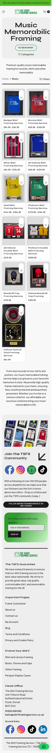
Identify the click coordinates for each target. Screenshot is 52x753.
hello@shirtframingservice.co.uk (24, 714)
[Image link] (26, 554)
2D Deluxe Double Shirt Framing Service (13, 251)
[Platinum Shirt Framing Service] (38, 188)
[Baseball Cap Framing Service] (13, 276)
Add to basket (21, 92)
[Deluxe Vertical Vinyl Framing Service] (13, 325)
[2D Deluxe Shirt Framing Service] (38, 145)
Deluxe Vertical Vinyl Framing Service (12, 352)
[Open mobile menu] (3, 12)
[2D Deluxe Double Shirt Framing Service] (13, 230)
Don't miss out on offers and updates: (22, 520)
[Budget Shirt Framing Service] (13, 103)
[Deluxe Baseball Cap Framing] (38, 276)
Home (5, 78)
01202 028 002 (13, 711)
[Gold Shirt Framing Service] (13, 188)
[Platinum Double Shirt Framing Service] (38, 230)
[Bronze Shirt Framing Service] (38, 103)
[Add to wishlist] (21, 97)
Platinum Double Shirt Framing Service (38, 251)
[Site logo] (26, 11)
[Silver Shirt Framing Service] (13, 145)
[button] (44, 747)
